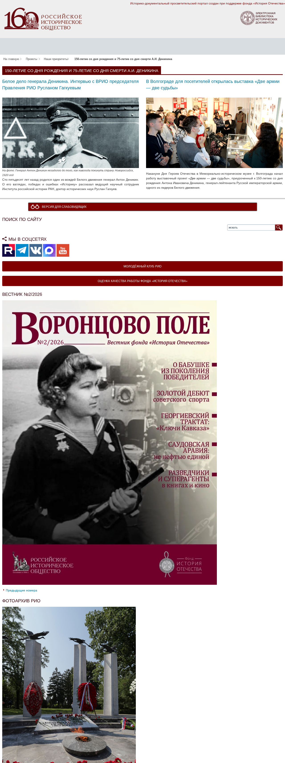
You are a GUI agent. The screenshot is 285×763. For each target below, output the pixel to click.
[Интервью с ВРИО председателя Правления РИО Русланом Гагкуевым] (70, 132)
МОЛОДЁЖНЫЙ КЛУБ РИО (142, 266)
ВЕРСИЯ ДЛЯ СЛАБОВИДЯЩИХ (65, 207)
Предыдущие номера (21, 591)
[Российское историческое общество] (43, 18)
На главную (11, 59)
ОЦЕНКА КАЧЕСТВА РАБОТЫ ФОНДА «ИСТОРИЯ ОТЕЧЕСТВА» (142, 281)
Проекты (31, 59)
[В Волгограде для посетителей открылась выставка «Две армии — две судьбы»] (214, 132)
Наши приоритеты (56, 59)
